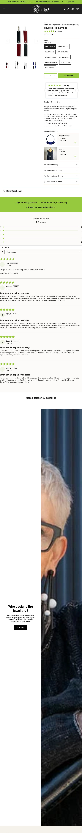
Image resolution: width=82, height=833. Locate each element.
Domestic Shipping (54, 170)
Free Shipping (52, 164)
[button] (49, 31)
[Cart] (77, 9)
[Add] (75, 142)
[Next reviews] (77, 90)
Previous (7, 41)
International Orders (55, 176)
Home (46, 23)
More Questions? (14, 191)
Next (37, 41)
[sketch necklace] (50, 153)
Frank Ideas (18, 619)
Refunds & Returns (54, 181)
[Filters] (2, 252)
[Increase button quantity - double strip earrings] (54, 75)
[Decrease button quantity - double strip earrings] (46, 75)
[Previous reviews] (46, 90)
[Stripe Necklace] (50, 139)
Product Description (52, 102)
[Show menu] (4, 9)
